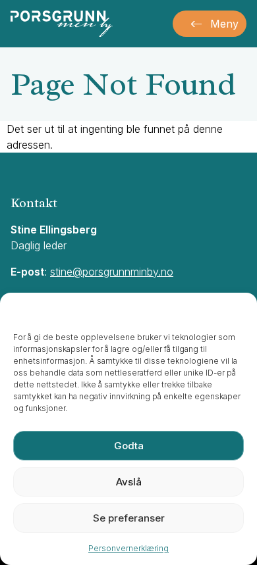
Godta (129, 445)
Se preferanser (129, 518)
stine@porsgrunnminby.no (111, 271)
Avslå (129, 482)
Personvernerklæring (128, 548)
